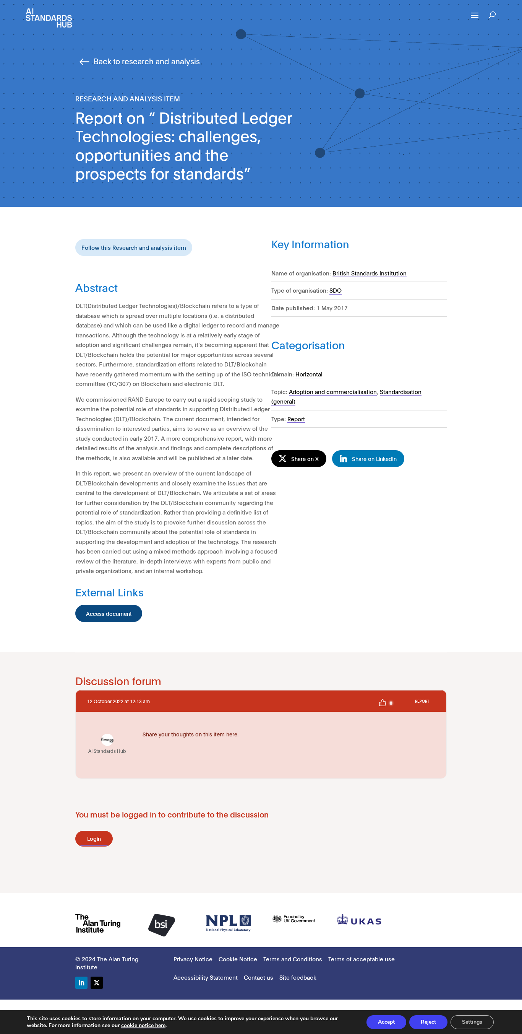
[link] (49, 17)
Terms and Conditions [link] (292, 958)
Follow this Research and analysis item (133, 247)
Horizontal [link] (309, 374)
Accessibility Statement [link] (205, 977)
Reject (428, 1022)
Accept (386, 1022)
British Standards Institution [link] (369, 273)
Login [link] (94, 838)
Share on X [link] (305, 458)
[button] (475, 20)
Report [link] (296, 418)
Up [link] (382, 702)
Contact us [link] (258, 977)
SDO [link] (335, 290)
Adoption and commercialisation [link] (333, 391)
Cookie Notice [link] (238, 958)
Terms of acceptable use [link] (361, 958)
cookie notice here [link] (143, 1025)
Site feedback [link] (297, 977)
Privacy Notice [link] (192, 958)
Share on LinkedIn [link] (374, 458)
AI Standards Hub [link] (107, 751)
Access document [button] (109, 613)
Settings (472, 1022)
